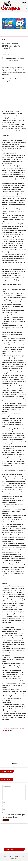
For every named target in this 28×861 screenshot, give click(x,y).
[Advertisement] (14, 95)
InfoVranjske (11, 856)
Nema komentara (6, 771)
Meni (23, 2)
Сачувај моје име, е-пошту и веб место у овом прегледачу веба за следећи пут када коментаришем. (14, 816)
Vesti (3, 40)
